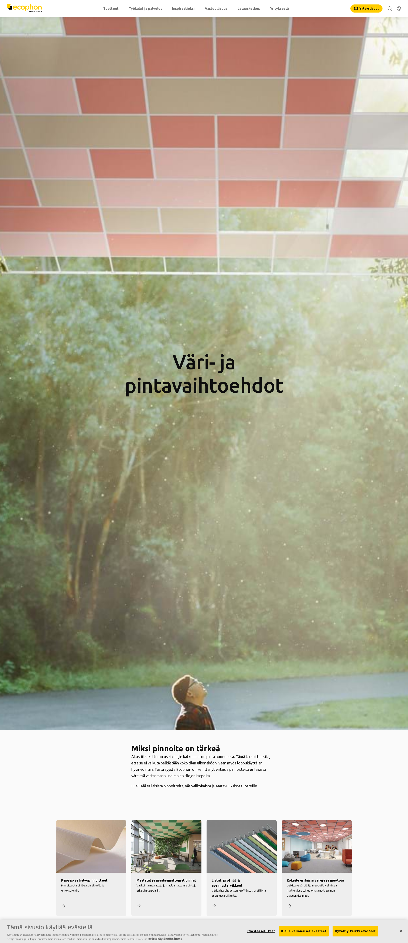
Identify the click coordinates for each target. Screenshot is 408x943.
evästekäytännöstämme (165, 938)
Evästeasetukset (261, 931)
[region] (204, 931)
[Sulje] (401, 931)
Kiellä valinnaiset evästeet (303, 931)
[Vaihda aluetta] (399, 8)
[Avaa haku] (390, 8)
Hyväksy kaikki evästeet (355, 931)
